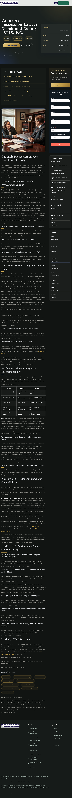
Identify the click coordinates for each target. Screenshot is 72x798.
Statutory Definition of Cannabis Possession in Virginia (18, 76)
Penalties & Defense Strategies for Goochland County (18, 86)
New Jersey (53, 273)
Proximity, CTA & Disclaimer (11, 100)
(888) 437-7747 (59, 73)
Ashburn (53, 244)
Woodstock (53, 287)
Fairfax (52, 236)
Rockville (53, 265)
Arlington (53, 251)
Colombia (53, 294)
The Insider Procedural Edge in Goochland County (17, 81)
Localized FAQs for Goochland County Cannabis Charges (18, 96)
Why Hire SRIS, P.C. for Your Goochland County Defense (18, 91)
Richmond (53, 258)
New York (53, 280)
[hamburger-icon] (56, 3)
